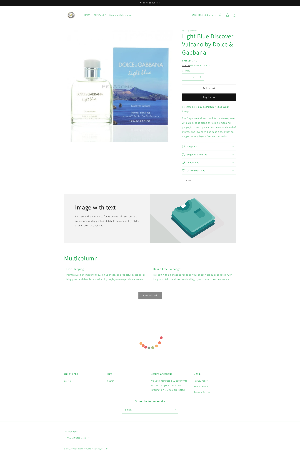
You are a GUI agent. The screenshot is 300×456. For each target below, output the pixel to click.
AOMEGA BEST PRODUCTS (80, 449)
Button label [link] (150, 295)
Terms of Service (202, 391)
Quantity (186, 70)
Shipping (186, 65)
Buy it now (209, 97)
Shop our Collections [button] (120, 15)
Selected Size (189, 106)
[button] (220, 15)
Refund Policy (201, 386)
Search (67, 380)
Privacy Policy (201, 380)
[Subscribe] (174, 409)
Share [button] (188, 180)
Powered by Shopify (100, 449)
